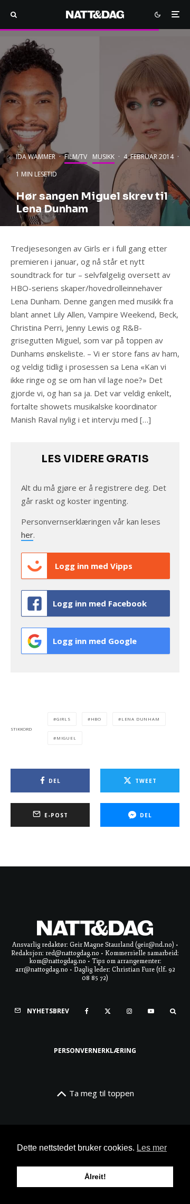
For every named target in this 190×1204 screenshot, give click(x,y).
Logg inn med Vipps (92, 566)
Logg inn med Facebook (100, 603)
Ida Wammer (35, 156)
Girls (63, 719)
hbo (96, 719)
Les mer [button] (152, 1147)
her (27, 534)
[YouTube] (151, 1011)
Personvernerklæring (95, 1050)
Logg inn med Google (95, 641)
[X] (108, 1011)
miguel (66, 738)
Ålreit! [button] (95, 1176)
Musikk (103, 156)
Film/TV (75, 156)
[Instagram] (129, 1011)
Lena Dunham (140, 719)
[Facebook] (87, 1011)
